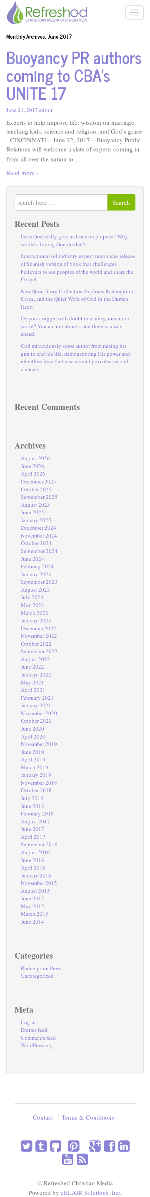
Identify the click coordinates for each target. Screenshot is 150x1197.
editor (45, 110)
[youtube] (67, 1159)
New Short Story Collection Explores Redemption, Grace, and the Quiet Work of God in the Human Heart (78, 298)
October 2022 (36, 643)
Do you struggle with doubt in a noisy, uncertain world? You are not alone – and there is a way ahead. (75, 326)
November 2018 (39, 782)
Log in (28, 1022)
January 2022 (36, 674)
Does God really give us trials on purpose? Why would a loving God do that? (74, 240)
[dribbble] (80, 1146)
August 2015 (35, 891)
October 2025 (36, 489)
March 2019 (34, 767)
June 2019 (32, 752)
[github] (54, 1146)
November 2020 (39, 713)
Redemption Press (41, 968)
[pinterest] (72, 1146)
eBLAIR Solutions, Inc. (91, 1192)
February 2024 (37, 566)
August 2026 (35, 458)
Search (121, 202)
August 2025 (35, 504)
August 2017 (35, 821)
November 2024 (39, 535)
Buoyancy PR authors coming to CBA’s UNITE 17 (74, 75)
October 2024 (36, 543)
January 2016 (36, 875)
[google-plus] (93, 1146)
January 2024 (36, 574)
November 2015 (39, 883)
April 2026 (33, 473)
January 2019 (36, 774)
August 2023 (35, 589)
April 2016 (33, 867)
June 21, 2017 (22, 110)
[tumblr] (39, 1146)
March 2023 (34, 613)
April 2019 (33, 759)
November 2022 (39, 635)
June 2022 (32, 666)
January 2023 (36, 620)
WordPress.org (37, 1045)
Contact (43, 1117)
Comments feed (38, 1037)
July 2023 (32, 597)
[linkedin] (122, 1146)
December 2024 (38, 527)
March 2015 (34, 913)
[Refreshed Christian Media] (47, 11)
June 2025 (32, 512)
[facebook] (107, 1146)
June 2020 (32, 728)
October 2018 (36, 790)
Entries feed (34, 1029)
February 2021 (37, 697)
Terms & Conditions (88, 1117)
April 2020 (33, 736)
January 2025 (36, 520)
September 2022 (39, 651)
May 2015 (32, 906)
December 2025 (38, 481)
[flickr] (84, 1146)
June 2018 (32, 806)
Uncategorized (37, 975)
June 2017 (32, 829)
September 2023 (39, 581)
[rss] (80, 1159)
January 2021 (36, 705)
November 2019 (39, 744)
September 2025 (39, 497)
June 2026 (32, 466)
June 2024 (32, 559)
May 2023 (32, 605)
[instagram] (63, 1146)
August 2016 (35, 852)
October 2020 (36, 720)
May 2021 (32, 682)
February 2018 (37, 813)
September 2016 (39, 844)
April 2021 (33, 690)
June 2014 (32, 921)
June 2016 (32, 860)
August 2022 (35, 659)
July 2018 (32, 798)
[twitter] (26, 1146)
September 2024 (39, 551)
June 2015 (32, 898)
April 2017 (33, 836)
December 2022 (38, 628)
